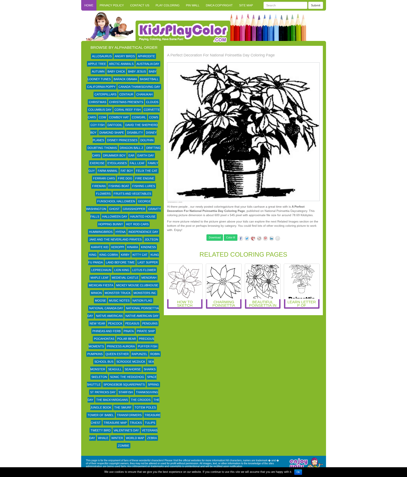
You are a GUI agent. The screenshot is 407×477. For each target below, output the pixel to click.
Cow (102, 117)
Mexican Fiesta (101, 285)
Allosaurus (102, 56)
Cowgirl (139, 117)
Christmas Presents (126, 102)
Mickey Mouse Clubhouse (137, 285)
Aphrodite (146, 56)
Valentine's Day (126, 430)
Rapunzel (139, 354)
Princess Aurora (121, 346)
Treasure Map (115, 422)
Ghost (114, 209)
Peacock (115, 323)
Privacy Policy (112, 5)
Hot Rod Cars (137, 224)
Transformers (129, 415)
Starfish (125, 392)
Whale (103, 438)
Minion (96, 293)
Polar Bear (126, 338)
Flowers (103, 193)
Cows (153, 117)
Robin (155, 354)
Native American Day (142, 316)
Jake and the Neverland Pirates (115, 239)
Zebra (152, 438)
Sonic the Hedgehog (127, 377)
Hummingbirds (101, 232)
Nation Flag (142, 300)
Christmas (97, 102)
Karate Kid (99, 247)
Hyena (120, 232)
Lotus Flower (144, 270)
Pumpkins (95, 354)
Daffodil (114, 125)
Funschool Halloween (116, 201)
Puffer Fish (147, 346)
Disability (135, 132)
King (92, 254)
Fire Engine (144, 178)
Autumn (98, 71)
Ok (298, 472)
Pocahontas (104, 338)
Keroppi (117, 247)
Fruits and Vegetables (132, 193)
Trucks (136, 422)
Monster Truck (118, 293)
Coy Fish (98, 125)
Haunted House (143, 216)
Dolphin (146, 140)
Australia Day (148, 64)
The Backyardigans (112, 399)
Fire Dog (125, 178)
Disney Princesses (122, 140)
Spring (153, 384)
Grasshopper (134, 209)
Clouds (152, 102)
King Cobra (108, 254)
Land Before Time (120, 262)
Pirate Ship (146, 331)
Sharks (150, 369)
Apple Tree (97, 64)
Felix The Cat (147, 170)
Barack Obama (125, 79)
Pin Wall (192, 5)
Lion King (121, 270)
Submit (315, 5)
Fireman (99, 186)
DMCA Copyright (219, 5)
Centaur (126, 94)
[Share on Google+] (253, 238)
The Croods (141, 399)
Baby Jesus (137, 71)
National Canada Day (106, 308)
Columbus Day (100, 109)
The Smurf (123, 407)
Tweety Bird (101, 430)
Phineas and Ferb (106, 331)
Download (215, 237)
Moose (100, 300)
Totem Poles (145, 407)
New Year (97, 323)
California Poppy (101, 86)
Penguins (150, 323)
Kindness (148, 247)
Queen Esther (117, 354)
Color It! (230, 237)
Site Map (246, 5)
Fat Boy (127, 170)
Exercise (97, 163)
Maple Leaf (100, 277)
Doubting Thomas (102, 148)
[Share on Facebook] (240, 238)
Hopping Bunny (110, 224)
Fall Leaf (137, 163)
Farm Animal (108, 170)
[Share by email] (277, 238)
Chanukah (144, 94)
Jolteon (151, 239)
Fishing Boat (119, 186)
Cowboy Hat (119, 117)
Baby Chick (116, 71)
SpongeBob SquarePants (124, 384)
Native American (109, 316)
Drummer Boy (114, 155)
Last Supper (148, 262)
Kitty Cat (140, 254)
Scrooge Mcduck (130, 361)
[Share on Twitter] (246, 238)
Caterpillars (105, 94)
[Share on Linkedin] (271, 238)
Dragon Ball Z (131, 148)
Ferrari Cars (104, 178)
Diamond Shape (111, 132)
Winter (117, 438)
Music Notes (119, 300)
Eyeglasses (117, 163)
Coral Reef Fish (127, 109)
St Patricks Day (103, 392)
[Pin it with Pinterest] (265, 238)
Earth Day (145, 155)
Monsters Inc (145, 293)
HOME (88, 5)
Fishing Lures (143, 186)
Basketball (149, 79)
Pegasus (132, 323)
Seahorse (133, 369)
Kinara (132, 247)
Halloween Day (114, 216)
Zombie (123, 445)
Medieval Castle (125, 277)
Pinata (129, 331)
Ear (131, 155)
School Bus (103, 361)
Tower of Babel (101, 415)
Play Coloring (168, 5)
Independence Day (143, 232)
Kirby (125, 254)
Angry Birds (125, 56)
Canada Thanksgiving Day (139, 86)
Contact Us (139, 5)
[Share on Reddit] (259, 238)
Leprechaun (101, 270)
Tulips (150, 422)
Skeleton (99, 377)
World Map (135, 438)
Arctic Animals (121, 64)
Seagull (115, 369)
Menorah (148, 277)
